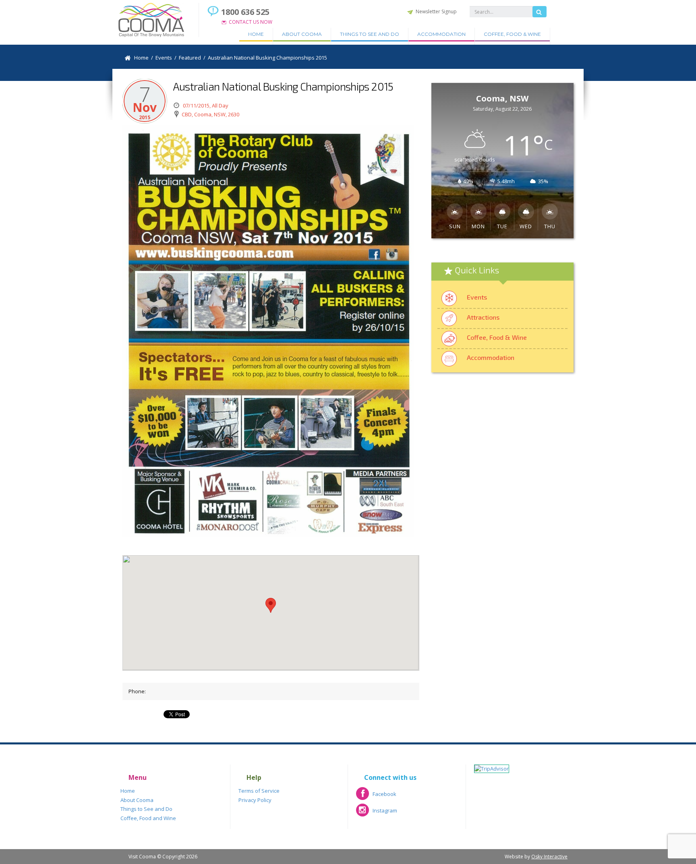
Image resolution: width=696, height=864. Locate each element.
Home (256, 34)
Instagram (376, 813)
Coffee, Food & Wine (512, 34)
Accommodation (441, 34)
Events (477, 297)
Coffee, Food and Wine (148, 818)
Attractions (483, 317)
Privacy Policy (254, 800)
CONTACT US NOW (250, 22)
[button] (270, 605)
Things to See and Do (369, 34)
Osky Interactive (549, 856)
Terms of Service (259, 790)
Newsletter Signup (436, 11)
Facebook (376, 796)
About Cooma (302, 34)
